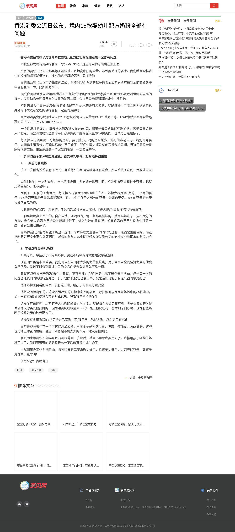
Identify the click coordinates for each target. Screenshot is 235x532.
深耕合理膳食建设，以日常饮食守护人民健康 (186, 28)
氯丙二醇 (36, 370)
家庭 (85, 6)
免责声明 (211, 507)
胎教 (109, 6)
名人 (122, 6)
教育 (73, 6)
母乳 (53, 370)
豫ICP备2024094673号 (141, 525)
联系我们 (211, 514)
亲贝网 (89, 500)
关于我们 (211, 500)
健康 (97, 6)
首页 (61, 6)
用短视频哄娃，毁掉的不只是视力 (179, 76)
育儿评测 (90, 507)
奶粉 (19, 370)
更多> (218, 21)
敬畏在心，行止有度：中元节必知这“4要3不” (186, 33)
